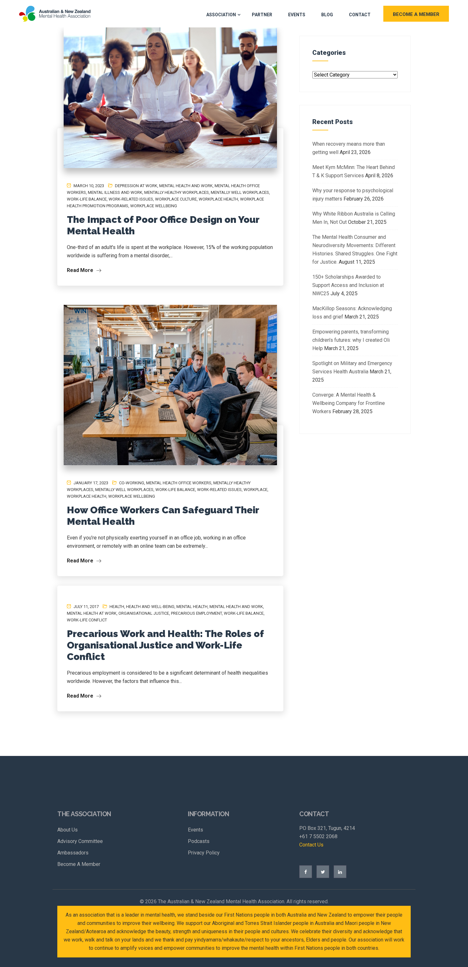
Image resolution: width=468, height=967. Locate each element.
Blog (327, 14)
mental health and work (186, 185)
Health (117, 606)
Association (221, 14)
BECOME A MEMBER (416, 14)
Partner (262, 14)
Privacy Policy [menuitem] (204, 853)
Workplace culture (176, 199)
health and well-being (150, 606)
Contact (360, 14)
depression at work (136, 185)
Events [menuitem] (195, 830)
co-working (131, 482)
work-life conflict (87, 620)
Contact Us (311, 845)
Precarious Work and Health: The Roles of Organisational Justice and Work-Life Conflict (165, 645)
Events (296, 14)
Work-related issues (131, 199)
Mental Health (192, 606)
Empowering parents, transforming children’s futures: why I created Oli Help (351, 340)
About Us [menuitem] (67, 830)
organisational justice (143, 613)
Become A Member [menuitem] (78, 864)
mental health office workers (178, 482)
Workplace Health (218, 199)
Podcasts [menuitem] (198, 841)
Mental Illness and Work (115, 192)
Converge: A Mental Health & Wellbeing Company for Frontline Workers (348, 403)
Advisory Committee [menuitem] (80, 841)
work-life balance (87, 199)
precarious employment (196, 613)
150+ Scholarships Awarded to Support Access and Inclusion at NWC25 (348, 285)
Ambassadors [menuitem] (73, 853)
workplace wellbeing (153, 205)
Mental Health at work (92, 613)
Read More (81, 270)
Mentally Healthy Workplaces (176, 192)
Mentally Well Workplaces (240, 192)
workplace (255, 489)
